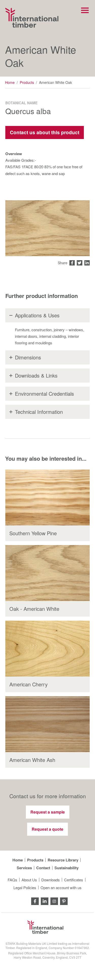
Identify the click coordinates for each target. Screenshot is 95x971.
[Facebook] (35, 900)
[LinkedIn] (44, 900)
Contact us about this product (44, 132)
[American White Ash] (47, 724)
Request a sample (47, 812)
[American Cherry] (47, 649)
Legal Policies (24, 887)
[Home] (32, 18)
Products (27, 82)
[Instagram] (54, 900)
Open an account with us (61, 887)
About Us (29, 880)
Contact (43, 868)
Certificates (73, 880)
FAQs (12, 880)
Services (24, 868)
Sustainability (66, 868)
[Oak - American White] (47, 573)
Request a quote (47, 829)
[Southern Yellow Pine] (47, 497)
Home (10, 82)
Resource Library (63, 860)
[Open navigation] (85, 10)
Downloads (50, 880)
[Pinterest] (64, 900)
